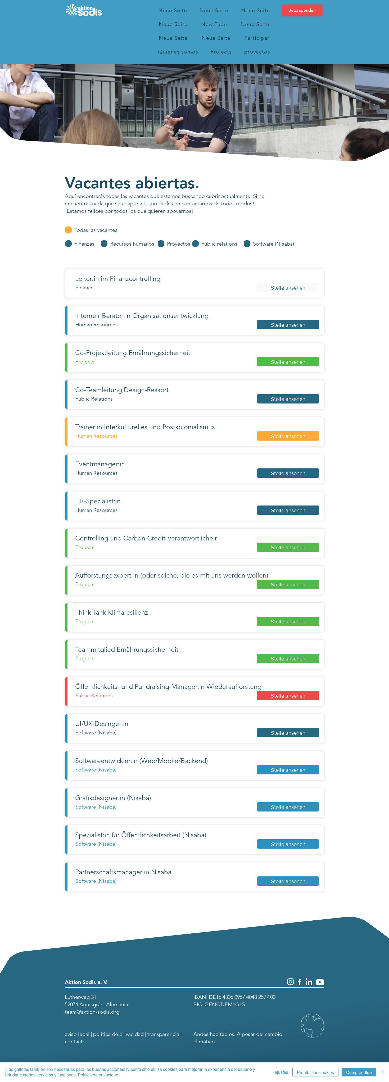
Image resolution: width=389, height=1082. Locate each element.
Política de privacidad (98, 1075)
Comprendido (359, 1072)
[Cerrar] (382, 1072)
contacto (75, 1041)
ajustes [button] (281, 1072)
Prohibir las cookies (315, 1072)
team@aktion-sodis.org (92, 1012)
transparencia (163, 1034)
